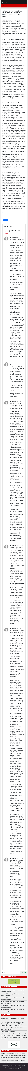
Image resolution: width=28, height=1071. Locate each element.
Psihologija (16, 1060)
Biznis (2, 1057)
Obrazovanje (23, 1060)
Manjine (2, 1060)
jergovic (4, 213)
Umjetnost (7, 1062)
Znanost (11, 1062)
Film (15, 1058)
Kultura (14, 1055)
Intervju (17, 1058)
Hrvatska (3, 1054)
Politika (12, 1053)
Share (5, 220)
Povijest (20, 1053)
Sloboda (22, 1062)
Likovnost (13, 1060)
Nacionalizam (21, 1058)
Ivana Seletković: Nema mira (8, 1031)
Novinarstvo (7, 1060)
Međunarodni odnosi (19, 1057)
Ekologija (2, 1062)
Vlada (6, 1058)
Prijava (6, 233)
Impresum (11, 1068)
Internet (17, 1062)
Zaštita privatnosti (21, 1067)
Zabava (5, 1062)
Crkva (4, 1060)
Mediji (20, 1055)
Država (8, 1053)
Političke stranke (11, 1057)
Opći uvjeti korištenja (19, 1065)
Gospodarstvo (4, 1055)
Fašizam (12, 1058)
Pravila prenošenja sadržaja (9, 1067)
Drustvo (20, 1062)
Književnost (24, 1055)
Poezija (20, 1060)
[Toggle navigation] (3, 5)
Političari (24, 1053)
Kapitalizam (5, 1057)
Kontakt (17, 1068)
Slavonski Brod (10, 1055)
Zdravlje (10, 1060)
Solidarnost (14, 1062)
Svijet (17, 1055)
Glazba (24, 1058)
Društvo (16, 1053)
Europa (9, 1058)
